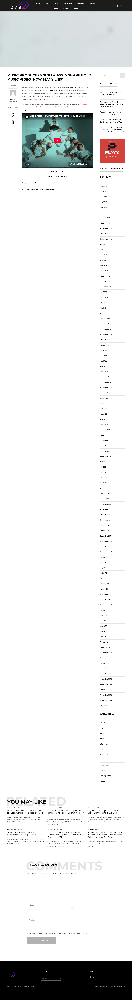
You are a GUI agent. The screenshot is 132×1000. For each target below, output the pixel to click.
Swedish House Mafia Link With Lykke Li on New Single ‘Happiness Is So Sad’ (112, 94)
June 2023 (104, 356)
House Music (30, 189)
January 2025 (105, 276)
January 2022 (105, 435)
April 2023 (103, 366)
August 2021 (104, 462)
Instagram (64, 176)
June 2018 (104, 621)
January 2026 (105, 223)
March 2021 (104, 488)
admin (13, 99)
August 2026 (104, 186)
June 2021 (103, 472)
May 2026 (103, 202)
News (47, 3)
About (76, 8)
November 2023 (106, 334)
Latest (102, 749)
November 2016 (106, 679)
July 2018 (103, 616)
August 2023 (104, 345)
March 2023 (104, 372)
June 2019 (103, 562)
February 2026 (105, 218)
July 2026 (103, 191)
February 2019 (105, 584)
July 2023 (103, 350)
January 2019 (105, 589)
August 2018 (104, 610)
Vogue (25, 986)
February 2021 (105, 493)
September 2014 (106, 700)
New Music (104, 754)
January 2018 (105, 647)
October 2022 (105, 393)
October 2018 (105, 600)
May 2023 (103, 361)
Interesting (104, 733)
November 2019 (106, 541)
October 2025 (105, 234)
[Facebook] (13, 114)
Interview (103, 739)
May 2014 (103, 706)
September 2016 (106, 684)
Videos (55, 8)
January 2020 (105, 531)
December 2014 (106, 695)
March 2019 (104, 578)
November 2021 (106, 446)
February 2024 (105, 319)
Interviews (68, 3)
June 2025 (103, 255)
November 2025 (106, 228)
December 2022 (106, 382)
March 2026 (104, 213)
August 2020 (105, 525)
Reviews (103, 770)
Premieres (80, 3)
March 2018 (104, 637)
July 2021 (103, 467)
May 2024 (103, 303)
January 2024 (105, 324)
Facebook (50, 176)
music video (51, 189)
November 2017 (106, 653)
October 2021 (105, 451)
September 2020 (106, 520)
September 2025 (106, 239)
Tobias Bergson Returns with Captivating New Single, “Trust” (22, 833)
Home (38, 3)
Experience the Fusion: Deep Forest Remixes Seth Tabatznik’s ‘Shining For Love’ (112, 104)
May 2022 (103, 414)
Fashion (66, 8)
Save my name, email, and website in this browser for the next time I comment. (58, 933)
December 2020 (106, 504)
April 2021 (103, 483)
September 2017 (106, 658)
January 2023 (105, 377)
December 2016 (106, 674)
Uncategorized (105, 776)
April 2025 (103, 266)
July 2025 (103, 250)
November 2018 (106, 594)
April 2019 (103, 573)
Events (92, 3)
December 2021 (106, 440)
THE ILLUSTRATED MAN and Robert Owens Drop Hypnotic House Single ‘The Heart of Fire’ (112, 129)
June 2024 (104, 297)
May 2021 (103, 478)
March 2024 (104, 313)
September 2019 (106, 552)
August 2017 (104, 663)
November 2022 (106, 387)
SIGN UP (58, 978)
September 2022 (106, 398)
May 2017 (103, 669)
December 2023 (106, 329)
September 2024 (106, 287)
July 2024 (103, 292)
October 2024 (105, 281)
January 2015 (104, 690)
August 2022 (104, 403)
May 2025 (103, 260)
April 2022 (103, 419)
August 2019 (104, 557)
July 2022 (103, 409)
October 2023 (105, 340)
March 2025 (104, 271)
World (32, 986)
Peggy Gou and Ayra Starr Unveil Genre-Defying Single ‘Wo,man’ (103, 811)
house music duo (40, 189)
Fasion (102, 728)
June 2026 (104, 197)
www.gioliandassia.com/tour (30, 110)
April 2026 (103, 207)
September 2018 (106, 605)
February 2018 (105, 642)
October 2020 (105, 515)
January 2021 (105, 499)
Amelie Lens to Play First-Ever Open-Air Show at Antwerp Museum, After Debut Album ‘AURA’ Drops (105, 834)
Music (57, 3)
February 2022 (105, 430)
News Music (104, 765)
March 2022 (104, 425)
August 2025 (104, 244)
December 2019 (106, 536)
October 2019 (105, 546)
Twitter (57, 176)
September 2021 (106, 456)
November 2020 (106, 509)
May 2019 (103, 568)
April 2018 (103, 631)
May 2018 (103, 626)
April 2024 (103, 308)
